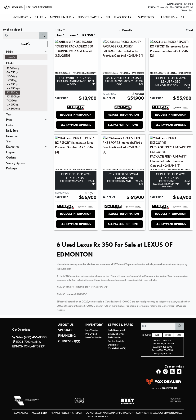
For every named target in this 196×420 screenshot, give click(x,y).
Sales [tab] (157, 335)
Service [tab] (168, 335)
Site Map (77, 412)
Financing (67, 335)
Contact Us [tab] (146, 335)
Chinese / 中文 (187, 10)
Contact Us (21, 412)
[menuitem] (26, 57)
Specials (65, 330)
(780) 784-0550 (165, 350)
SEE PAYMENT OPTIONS (76, 124)
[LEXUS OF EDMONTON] (28, 7)
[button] (21, 17)
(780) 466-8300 (164, 347)
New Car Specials (93, 337)
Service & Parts (120, 325)
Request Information (75, 114)
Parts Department (116, 329)
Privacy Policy (60, 412)
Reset (24, 43)
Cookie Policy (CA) (117, 348)
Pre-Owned (91, 333)
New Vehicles (91, 329)
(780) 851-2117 (164, 353)
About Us (66, 325)
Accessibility (40, 412)
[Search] (43, 35)
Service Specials (116, 341)
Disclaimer (113, 344)
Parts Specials (114, 337)
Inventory (94, 325)
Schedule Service (116, 333)
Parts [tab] (179, 335)
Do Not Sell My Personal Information (110, 412)
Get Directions (21, 329)
